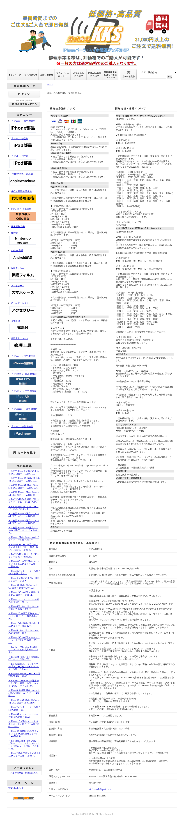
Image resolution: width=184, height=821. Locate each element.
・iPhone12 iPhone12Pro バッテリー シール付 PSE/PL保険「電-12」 (24, 640)
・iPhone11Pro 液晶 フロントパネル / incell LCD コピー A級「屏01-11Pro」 (23, 724)
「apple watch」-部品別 (22, 173)
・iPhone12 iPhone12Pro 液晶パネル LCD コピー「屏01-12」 (24, 593)
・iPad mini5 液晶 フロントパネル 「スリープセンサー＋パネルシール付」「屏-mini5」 (23, 666)
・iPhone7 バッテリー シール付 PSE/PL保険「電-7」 (24, 708)
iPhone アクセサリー (21, 303)
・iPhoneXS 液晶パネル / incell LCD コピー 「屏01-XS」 (23, 658)
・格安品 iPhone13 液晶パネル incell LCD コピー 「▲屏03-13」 (23, 522)
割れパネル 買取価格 (21, 209)
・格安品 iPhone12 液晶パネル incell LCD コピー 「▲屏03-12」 (23, 515)
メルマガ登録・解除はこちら (24, 773)
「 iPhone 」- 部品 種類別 (23, 121)
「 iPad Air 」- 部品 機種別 (23, 391)
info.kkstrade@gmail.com (100, 789)
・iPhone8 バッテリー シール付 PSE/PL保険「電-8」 (24, 572)
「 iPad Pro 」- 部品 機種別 (23, 373)
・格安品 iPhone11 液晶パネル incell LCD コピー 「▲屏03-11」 (23, 493)
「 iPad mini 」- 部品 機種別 (24, 409)
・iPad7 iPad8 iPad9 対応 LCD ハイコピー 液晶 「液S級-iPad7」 (23, 500)
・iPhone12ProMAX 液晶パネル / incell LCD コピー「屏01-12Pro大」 (23, 616)
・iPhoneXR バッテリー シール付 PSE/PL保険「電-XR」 (23, 715)
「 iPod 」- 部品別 (19, 156)
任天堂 (14, 233)
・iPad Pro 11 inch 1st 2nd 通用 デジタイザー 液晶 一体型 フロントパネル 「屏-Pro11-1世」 (23, 683)
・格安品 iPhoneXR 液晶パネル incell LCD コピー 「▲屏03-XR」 (23, 486)
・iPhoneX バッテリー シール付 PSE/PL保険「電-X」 (23, 631)
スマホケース (17, 285)
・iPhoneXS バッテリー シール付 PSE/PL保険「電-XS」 (24, 675)
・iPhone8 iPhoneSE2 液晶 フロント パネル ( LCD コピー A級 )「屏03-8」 (24, 564)
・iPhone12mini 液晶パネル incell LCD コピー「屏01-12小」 (23, 624)
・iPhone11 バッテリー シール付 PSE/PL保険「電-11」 (23, 600)
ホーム (50, 84)
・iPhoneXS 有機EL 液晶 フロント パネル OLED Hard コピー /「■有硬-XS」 (23, 734)
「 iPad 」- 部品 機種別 (22, 426)
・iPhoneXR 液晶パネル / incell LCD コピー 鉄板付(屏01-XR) (23, 586)
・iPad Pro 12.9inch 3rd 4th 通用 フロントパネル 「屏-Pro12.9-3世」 (23, 650)
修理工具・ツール (19, 338)
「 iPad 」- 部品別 (19, 138)
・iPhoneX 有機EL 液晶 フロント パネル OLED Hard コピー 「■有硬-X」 (24, 693)
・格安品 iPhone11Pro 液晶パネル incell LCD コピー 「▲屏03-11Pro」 (24, 530)
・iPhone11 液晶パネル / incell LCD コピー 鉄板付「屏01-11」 (23, 538)
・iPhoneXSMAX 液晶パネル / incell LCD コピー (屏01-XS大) (23, 701)
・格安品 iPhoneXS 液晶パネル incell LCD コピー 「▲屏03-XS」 (24, 479)
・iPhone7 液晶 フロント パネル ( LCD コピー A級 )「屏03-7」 (24, 754)
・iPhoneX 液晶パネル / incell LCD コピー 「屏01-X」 (23, 579)
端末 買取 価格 (18, 226)
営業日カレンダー (17, 788)
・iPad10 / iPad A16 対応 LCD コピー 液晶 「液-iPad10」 (23, 508)
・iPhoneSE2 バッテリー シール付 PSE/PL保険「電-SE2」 (23, 607)
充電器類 (15, 321)
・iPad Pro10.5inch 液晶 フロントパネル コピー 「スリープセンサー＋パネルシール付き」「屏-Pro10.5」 (24, 745)
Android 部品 (17, 250)
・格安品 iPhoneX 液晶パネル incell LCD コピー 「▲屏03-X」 (24, 472)
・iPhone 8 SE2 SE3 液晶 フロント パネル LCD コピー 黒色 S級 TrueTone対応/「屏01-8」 (23, 547)
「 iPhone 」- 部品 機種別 (23, 356)
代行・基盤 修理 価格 (21, 191)
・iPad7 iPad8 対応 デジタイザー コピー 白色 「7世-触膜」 (23, 555)
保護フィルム (17, 268)
